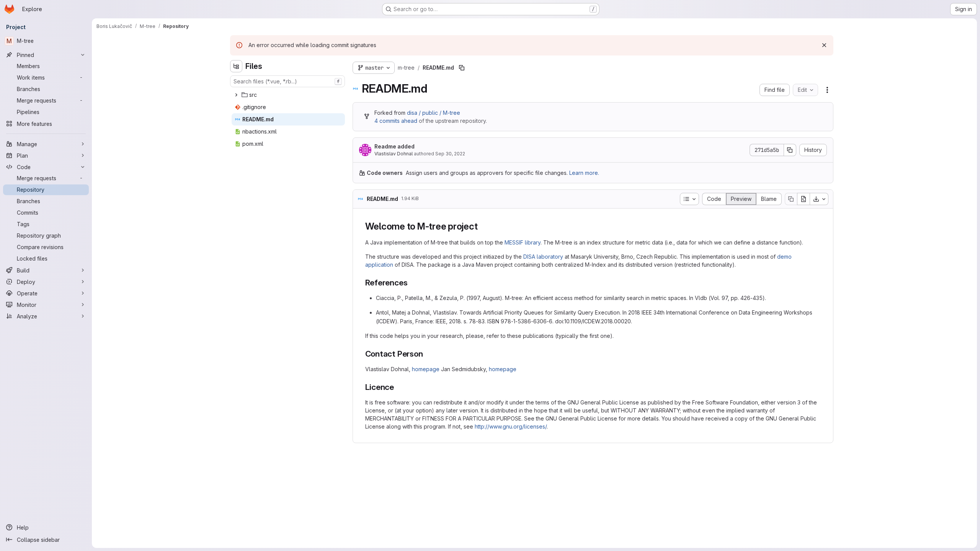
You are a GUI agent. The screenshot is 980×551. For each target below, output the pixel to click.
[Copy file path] (462, 68)
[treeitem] (288, 95)
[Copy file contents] (791, 199)
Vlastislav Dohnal (393, 153)
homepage (425, 369)
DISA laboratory (543, 256)
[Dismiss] (824, 45)
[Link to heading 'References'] (411, 282)
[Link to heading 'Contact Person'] (427, 354)
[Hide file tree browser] (236, 66)
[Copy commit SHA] (790, 150)
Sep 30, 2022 (450, 153)
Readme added (394, 146)
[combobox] (287, 81)
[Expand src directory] (236, 94)
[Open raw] (803, 199)
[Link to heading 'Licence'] (398, 387)
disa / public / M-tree (433, 112)
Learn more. (584, 173)
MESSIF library (523, 242)
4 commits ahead (395, 120)
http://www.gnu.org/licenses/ (511, 426)
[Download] (819, 199)
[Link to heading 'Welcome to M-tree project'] (483, 226)
